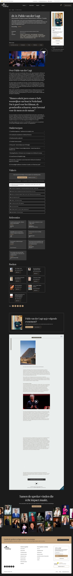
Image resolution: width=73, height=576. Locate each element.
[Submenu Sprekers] (26, 5)
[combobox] (62, 1)
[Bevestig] (70, 1)
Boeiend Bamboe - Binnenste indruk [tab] (17, 212)
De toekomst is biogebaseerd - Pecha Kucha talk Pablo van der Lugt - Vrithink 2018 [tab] (24, 188)
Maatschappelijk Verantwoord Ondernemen (32, 36)
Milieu (39, 36)
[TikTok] (9, 566)
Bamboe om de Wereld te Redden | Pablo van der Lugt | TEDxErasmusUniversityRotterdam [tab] (26, 194)
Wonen (35, 37)
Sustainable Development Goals (28, 37)
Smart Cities (21, 37)
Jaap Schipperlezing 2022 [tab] (15, 197)
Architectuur (22, 34)
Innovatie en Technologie (41, 35)
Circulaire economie (27, 34)
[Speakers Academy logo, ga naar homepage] (5, 5)
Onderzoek (42, 36)
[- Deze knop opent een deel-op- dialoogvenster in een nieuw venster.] (13, 306)
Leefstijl (24, 36)
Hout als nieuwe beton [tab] (14, 206)
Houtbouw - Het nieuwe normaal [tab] (16, 200)
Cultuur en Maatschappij (34, 34)
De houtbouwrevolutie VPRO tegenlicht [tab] (17, 203)
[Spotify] (13, 566)
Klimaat (21, 36)
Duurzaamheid (29, 35)
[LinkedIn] (11, 566)
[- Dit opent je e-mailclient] (20, 306)
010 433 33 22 (35, 1)
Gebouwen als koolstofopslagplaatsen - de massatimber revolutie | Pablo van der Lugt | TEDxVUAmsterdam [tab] (26, 185)
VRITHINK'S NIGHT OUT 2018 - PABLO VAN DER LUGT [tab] (20, 209)
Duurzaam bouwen (40, 34)
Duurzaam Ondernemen (23, 35)
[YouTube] (7, 566)
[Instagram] (5, 566)
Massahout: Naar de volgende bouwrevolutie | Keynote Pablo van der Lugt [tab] (23, 191)
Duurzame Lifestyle (34, 35)
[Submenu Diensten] (45, 5)
